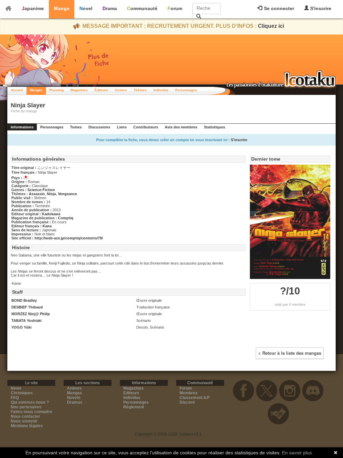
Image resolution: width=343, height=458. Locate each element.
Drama (109, 8)
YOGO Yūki (21, 327)
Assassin (37, 194)
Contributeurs (145, 127)
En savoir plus (297, 452)
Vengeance (67, 194)
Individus (160, 90)
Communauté (142, 8)
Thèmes (140, 90)
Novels (73, 397)
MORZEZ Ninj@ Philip (30, 314)
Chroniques (22, 393)
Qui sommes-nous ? (30, 402)
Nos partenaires (26, 407)
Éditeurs (101, 90)
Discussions (99, 127)
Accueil (17, 90)
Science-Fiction (41, 190)
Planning (56, 90)
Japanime (33, 8)
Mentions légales (27, 425)
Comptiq (65, 218)
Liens (122, 127)
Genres (121, 90)
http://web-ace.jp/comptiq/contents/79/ (69, 238)
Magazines (79, 90)
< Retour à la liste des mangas (289, 353)
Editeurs (131, 393)
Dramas (74, 402)
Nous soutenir (24, 421)
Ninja (51, 194)
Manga (61, 8)
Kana (47, 226)
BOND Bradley (24, 300)
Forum (174, 8)
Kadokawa (51, 214)
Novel (85, 8)
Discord (187, 402)
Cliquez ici (271, 26)
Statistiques (214, 127)
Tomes (76, 127)
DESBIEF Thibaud (27, 307)
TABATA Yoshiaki (26, 321)
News (16, 388)
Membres (189, 393)
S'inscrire (320, 8)
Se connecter (278, 8)
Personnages (186, 90)
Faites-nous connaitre (31, 411)
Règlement (133, 407)
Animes (74, 388)
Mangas (36, 90)
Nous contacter (25, 416)
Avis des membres (181, 127)
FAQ (15, 397)
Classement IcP (195, 397)
